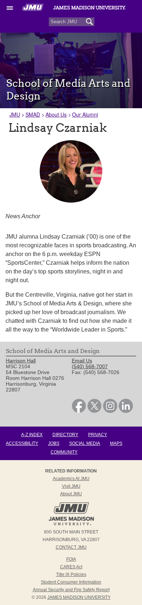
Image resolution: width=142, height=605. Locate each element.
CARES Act (71, 566)
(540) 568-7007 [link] (90, 366)
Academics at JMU (71, 478)
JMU (14, 114)
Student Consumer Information (71, 582)
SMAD (32, 114)
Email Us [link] (82, 361)
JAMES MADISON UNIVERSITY (79, 597)
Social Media (84, 443)
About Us (56, 114)
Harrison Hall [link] (21, 361)
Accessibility (22, 443)
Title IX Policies (71, 574)
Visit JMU (71, 486)
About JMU (71, 493)
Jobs (53, 443)
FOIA (71, 559)
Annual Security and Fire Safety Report (71, 589)
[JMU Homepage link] (71, 524)
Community (64, 452)
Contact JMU (71, 547)
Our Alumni (85, 114)
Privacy (97, 434)
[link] (79, 411)
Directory (65, 434)
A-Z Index (32, 434)
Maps (116, 443)
